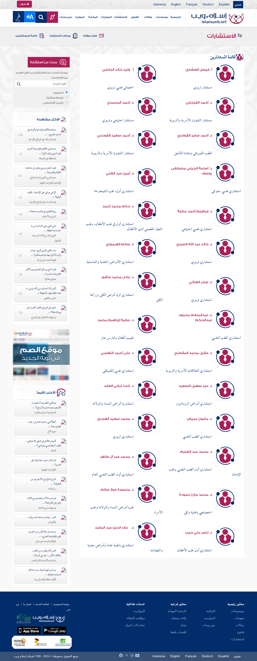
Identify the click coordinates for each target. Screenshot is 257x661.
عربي (238, 4)
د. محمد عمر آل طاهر (117, 457)
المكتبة (93, 17)
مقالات (148, 17)
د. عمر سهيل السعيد (195, 386)
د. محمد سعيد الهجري (115, 419)
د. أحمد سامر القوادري (194, 135)
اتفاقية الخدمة (42, 604)
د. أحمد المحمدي (120, 102)
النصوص (58, 92)
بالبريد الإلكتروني (53, 102)
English (176, 4)
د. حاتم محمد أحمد (118, 206)
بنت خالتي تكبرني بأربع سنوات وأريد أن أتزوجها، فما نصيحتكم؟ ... (45, 253)
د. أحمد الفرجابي (199, 102)
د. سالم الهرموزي (120, 244)
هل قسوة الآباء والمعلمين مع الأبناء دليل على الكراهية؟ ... (44, 501)
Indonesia (159, 4)
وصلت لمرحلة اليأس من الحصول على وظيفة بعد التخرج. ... (44, 534)
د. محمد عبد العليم (196, 452)
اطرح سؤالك (90, 35)
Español (224, 4)
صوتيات (239, 618)
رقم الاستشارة (54, 97)
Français (191, 4)
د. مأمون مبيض (199, 419)
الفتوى (135, 17)
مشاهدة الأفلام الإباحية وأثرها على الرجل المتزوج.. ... (44, 132)
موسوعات (162, 17)
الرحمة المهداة (177, 611)
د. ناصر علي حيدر (198, 532)
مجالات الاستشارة (60, 35)
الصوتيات (106, 17)
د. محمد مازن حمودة (195, 494)
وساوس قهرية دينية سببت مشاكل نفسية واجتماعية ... (44, 572)
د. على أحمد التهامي (117, 353)
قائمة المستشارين (26, 35)
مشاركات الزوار (135, 625)
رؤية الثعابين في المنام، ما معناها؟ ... (41, 211)
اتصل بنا (27, 604)
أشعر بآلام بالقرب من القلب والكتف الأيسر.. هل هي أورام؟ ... (46, 553)
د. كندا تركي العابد (119, 386)
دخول (23, 4)
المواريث (79, 17)
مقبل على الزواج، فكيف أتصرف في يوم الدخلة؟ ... (44, 310)
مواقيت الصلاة (136, 618)
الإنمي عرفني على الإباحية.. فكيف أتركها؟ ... (44, 195)
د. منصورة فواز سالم (117, 489)
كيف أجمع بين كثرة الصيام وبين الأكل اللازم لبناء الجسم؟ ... (43, 272)
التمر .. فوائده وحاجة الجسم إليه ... (41, 517)
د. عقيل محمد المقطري (193, 353)
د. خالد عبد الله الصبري (194, 244)
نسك (183, 625)
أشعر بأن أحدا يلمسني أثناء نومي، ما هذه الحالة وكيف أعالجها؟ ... (43, 291)
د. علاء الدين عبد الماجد (114, 527)
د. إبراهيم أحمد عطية (194, 211)
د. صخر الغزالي (200, 282)
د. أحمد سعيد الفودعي (115, 135)
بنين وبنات (65, 17)
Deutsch (208, 4)
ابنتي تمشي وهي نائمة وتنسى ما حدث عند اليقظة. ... (46, 228)
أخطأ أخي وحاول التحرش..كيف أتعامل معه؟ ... (44, 424)
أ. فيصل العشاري (199, 69)
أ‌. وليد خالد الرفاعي (118, 69)
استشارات (237, 639)
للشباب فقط (178, 632)
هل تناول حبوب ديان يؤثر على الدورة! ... (46, 463)
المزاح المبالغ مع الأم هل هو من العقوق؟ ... (46, 482)
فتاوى (240, 632)
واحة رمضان (178, 618)
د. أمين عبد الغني (120, 173)
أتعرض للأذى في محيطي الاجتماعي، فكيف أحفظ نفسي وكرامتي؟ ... (44, 443)
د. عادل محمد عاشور (117, 277)
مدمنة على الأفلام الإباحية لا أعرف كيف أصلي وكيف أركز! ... (44, 151)
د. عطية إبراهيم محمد (115, 320)
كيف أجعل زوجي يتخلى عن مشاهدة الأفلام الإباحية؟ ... (43, 170)
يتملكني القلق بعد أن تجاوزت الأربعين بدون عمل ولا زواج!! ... (46, 405)
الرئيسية (175, 17)
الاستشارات (120, 17)
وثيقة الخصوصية (61, 604)
